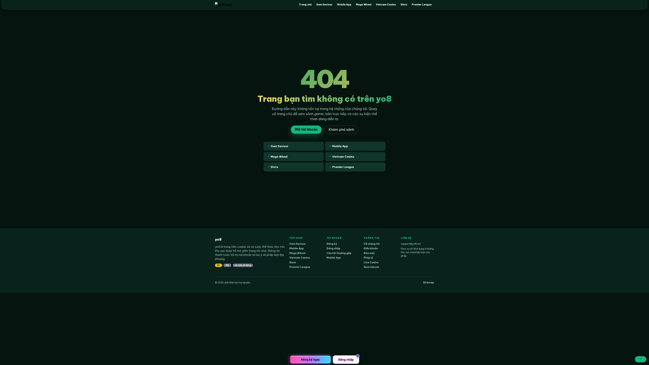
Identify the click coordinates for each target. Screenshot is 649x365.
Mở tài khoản (306, 129)
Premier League (422, 4)
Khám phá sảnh (341, 129)
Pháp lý (368, 257)
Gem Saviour (324, 4)
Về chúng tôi (372, 243)
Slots (404, 4)
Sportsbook (371, 267)
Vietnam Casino (386, 4)
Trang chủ (305, 4)
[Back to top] (640, 359)
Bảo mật (369, 253)
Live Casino (371, 262)
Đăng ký (332, 243)
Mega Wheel (363, 4)
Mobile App (344, 4)
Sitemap (428, 282)
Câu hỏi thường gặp (339, 253)
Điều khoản (371, 248)
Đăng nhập (333, 248)
